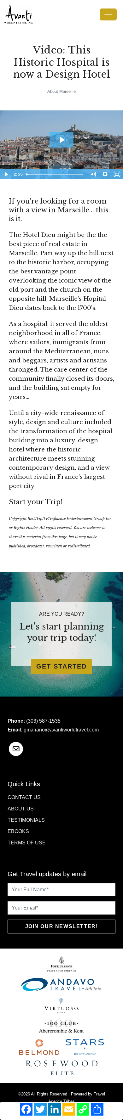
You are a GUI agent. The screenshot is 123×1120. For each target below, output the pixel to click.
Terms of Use (27, 842)
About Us (21, 808)
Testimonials (26, 820)
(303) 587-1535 (43, 721)
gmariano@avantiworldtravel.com (61, 729)
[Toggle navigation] (108, 14)
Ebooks (18, 831)
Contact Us (24, 797)
